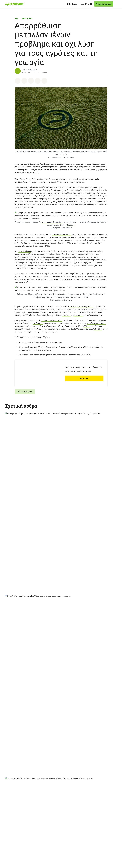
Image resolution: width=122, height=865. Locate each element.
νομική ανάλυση (24, 251)
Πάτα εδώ (84, 378)
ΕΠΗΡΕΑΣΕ (72, 4)
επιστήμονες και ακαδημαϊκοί (80, 306)
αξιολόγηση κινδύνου (95, 323)
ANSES (97, 329)
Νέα (16, 19)
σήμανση (76, 315)
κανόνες (65, 315)
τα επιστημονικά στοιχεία (51, 222)
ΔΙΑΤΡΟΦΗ (27, 19)
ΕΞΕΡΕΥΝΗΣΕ (86, 4)
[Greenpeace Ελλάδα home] (14, 4)
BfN (85, 326)
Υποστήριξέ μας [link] (103, 4)
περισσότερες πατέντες (60, 234)
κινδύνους (69, 225)
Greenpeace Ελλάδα (29, 70)
